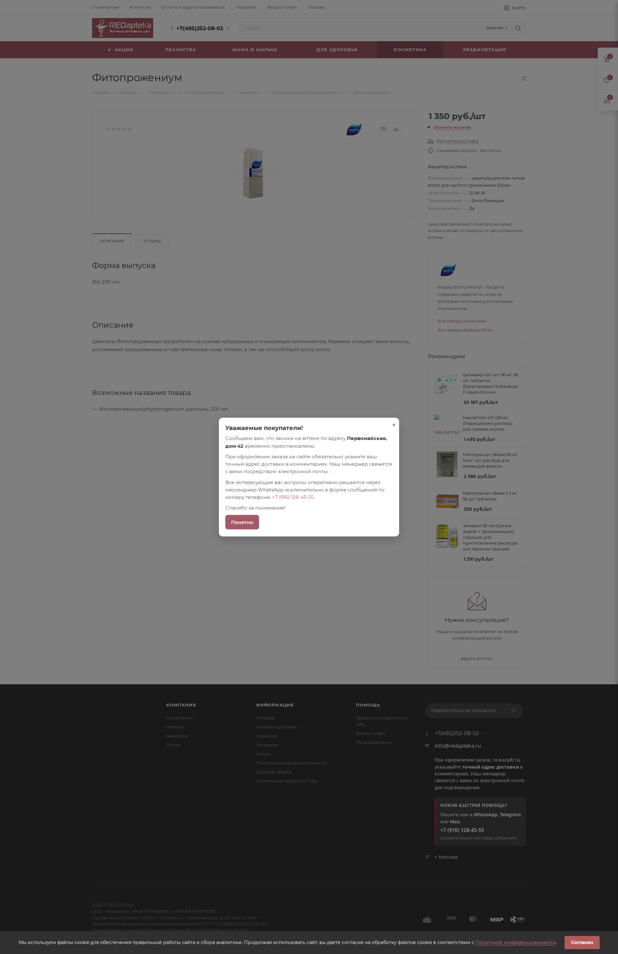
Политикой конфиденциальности (515, 942)
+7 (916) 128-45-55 (293, 497)
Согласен (582, 942)
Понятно (242, 522)
